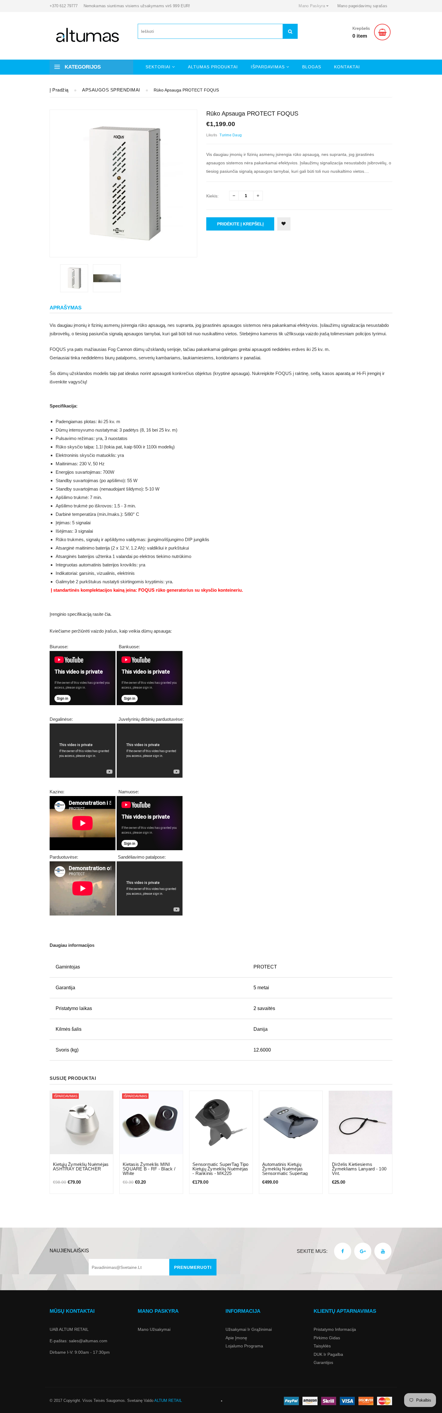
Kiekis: (212, 196)
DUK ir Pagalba (328, 1354)
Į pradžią (59, 89)
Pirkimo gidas (327, 1337)
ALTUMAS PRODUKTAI (213, 66)
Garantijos (323, 1362)
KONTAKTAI (347, 66)
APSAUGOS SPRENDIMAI (111, 89)
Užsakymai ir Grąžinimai (249, 1329)
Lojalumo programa (244, 1345)
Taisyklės (322, 1345)
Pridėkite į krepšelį (240, 224)
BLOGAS (311, 66)
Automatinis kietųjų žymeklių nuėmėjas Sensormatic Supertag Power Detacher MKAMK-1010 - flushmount (288, 1173)
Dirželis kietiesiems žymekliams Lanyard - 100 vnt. (359, 1169)
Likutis (211, 135)
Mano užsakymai (154, 1329)
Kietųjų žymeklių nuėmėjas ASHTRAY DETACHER (81, 1166)
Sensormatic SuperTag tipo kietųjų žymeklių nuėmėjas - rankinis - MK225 (220, 1169)
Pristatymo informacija (335, 1329)
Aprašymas (65, 308)
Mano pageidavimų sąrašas (362, 6)
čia (107, 614)
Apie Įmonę (236, 1337)
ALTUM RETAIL (168, 1400)
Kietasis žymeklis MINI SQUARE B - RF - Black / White (149, 1169)
